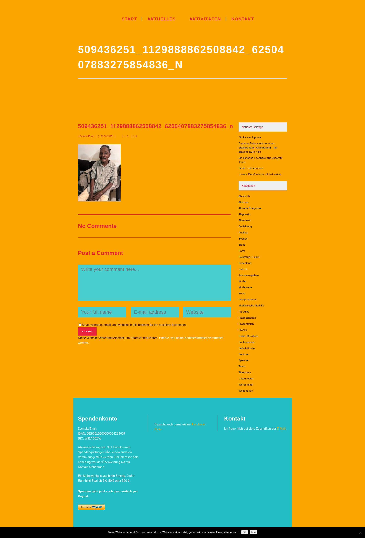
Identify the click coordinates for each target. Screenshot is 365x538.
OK (244, 532)
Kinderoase (245, 287)
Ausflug (243, 232)
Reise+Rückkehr (248, 335)
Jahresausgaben (249, 275)
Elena (242, 244)
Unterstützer (246, 378)
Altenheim (245, 220)
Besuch (243, 238)
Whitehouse (246, 390)
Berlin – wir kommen (251, 168)
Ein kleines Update (250, 137)
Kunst (242, 293)
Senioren (244, 354)
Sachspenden (247, 342)
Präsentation (246, 323)
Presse (243, 329)
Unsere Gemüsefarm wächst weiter (260, 174)
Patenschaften (247, 317)
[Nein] (360, 533)
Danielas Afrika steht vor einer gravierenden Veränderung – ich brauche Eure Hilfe (258, 147)
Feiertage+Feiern (249, 256)
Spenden (244, 360)
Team (242, 366)
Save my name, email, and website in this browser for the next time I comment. (134, 324)
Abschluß (244, 196)
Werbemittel (246, 384)
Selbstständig (247, 348)
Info (253, 532)
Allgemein (244, 214)
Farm (242, 250)
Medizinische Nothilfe (251, 305)
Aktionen (244, 202)
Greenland (245, 262)
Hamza (243, 269)
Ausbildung (245, 226)
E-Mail (281, 428)
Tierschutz (245, 372)
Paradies (244, 311)
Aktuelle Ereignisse (250, 208)
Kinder (242, 281)
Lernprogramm (248, 299)
